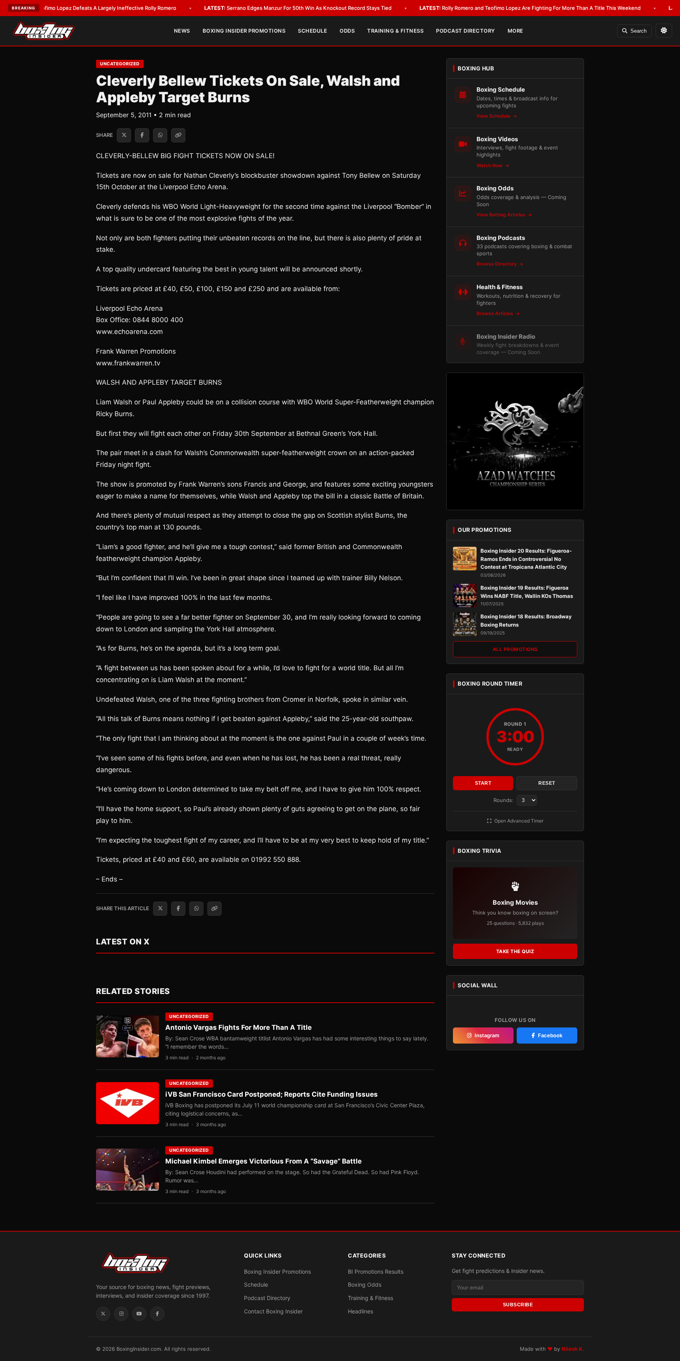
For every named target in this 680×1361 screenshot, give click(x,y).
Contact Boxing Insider (273, 1311)
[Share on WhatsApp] (160, 135)
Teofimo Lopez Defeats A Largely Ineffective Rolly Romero (94, 8)
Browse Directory (497, 264)
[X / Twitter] (103, 1314)
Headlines (360, 1311)
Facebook (550, 1035)
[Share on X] (124, 135)
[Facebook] (157, 1314)
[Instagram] (121, 1314)
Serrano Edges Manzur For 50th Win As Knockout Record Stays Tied (298, 8)
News (182, 31)
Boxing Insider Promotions (244, 31)
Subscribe (518, 1305)
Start (483, 783)
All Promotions (515, 649)
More (515, 31)
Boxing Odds (364, 1284)
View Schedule (494, 116)
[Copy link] (178, 135)
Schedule (312, 31)
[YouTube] (139, 1314)
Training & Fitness (395, 31)
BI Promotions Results (375, 1271)
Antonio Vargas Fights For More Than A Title (238, 1027)
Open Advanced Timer (518, 821)
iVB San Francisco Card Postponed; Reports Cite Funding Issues (271, 1094)
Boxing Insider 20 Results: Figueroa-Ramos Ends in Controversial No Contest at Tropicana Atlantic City (526, 559)
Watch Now (490, 165)
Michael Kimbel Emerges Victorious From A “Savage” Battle (263, 1161)
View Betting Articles (502, 215)
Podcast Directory (465, 31)
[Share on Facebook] (142, 135)
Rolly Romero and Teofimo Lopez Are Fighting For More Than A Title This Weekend (530, 8)
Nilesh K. (573, 1349)
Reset (546, 783)
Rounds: (504, 800)
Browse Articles (495, 313)
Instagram (487, 1035)
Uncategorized (120, 63)
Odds (347, 31)
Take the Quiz (515, 951)
